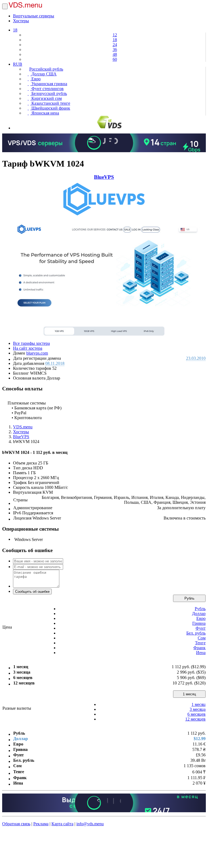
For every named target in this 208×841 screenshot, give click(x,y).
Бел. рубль (196, 633)
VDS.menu (22, 427)
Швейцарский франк (50, 108)
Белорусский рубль (48, 93)
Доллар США (43, 74)
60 (115, 59)
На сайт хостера (27, 348)
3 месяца (198, 709)
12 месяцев (195, 719)
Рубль (189, 598)
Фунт (201, 628)
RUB (17, 64)
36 (115, 49)
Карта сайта (62, 823)
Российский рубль (46, 69)
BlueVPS (104, 177)
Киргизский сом (46, 98)
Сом (202, 638)
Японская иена (44, 113)
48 (115, 54)
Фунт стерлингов (47, 88)
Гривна (199, 623)
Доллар (199, 613)
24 (115, 44)
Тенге (200, 643)
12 (115, 35)
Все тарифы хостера (31, 343)
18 (15, 30)
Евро (35, 79)
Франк (199, 647)
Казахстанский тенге (50, 103)
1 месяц (189, 694)
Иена (201, 652)
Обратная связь (16, 823)
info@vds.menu (90, 823)
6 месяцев (196, 714)
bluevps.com (37, 353)
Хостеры (21, 20)
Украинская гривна (48, 83)
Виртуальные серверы (33, 16)
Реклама (40, 823)
